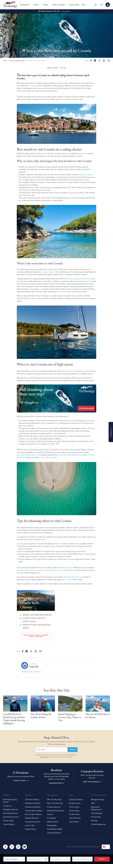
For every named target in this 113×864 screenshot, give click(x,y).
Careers (50, 814)
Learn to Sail (30, 825)
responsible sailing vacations (27, 455)
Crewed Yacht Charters (34, 810)
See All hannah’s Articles (30, 672)
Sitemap (94, 820)
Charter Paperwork (98, 824)
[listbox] (14, 859)
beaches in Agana (86, 174)
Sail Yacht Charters (32, 799)
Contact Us (7, 806)
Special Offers (74, 5)
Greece (88, 279)
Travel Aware (74, 822)
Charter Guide (8, 820)
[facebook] (5, 846)
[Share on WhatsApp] (104, 60)
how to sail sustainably (48, 457)
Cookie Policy (74, 814)
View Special (65, 11)
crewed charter (48, 272)
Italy (18, 281)
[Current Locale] (106, 847)
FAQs (93, 803)
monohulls (62, 455)
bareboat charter (23, 570)
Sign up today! (19, 780)
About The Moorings (55, 803)
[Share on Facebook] (90, 61)
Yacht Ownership (58, 5)
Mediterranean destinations (73, 279)
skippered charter (51, 570)
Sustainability (52, 825)
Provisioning (95, 817)
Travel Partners (8, 824)
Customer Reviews (54, 833)
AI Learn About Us (53, 807)
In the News (51, 818)
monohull (65, 570)
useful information (65, 291)
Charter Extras (30, 829)
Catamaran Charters (32, 803)
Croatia (32, 86)
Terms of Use (74, 807)
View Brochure (55, 783)
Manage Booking (97, 799)
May (39, 444)
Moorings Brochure (10, 813)
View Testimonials (91, 782)
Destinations (24, 5)
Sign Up (72, 749)
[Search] (95, 4)
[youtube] (24, 846)
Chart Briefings (96, 813)
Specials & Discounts (11, 817)
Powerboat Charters (32, 807)
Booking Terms (75, 803)
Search (102, 859)
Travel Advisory (75, 818)
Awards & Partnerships (55, 810)
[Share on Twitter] (95, 61)
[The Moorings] (10, 4)
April (45, 153)
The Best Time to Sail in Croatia (36, 60)
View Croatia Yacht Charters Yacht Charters (36, 635)
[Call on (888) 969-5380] (101, 4)
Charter (36, 5)
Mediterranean (77, 455)
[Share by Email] (109, 60)
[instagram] (18, 846)
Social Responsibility (54, 829)
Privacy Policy (44, 757)
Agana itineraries (73, 577)
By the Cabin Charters (33, 814)
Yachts (45, 5)
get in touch (67, 579)
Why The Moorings (54, 799)
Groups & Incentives (32, 822)
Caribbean (32, 298)
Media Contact (52, 822)
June (84, 153)
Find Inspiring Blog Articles (17, 60)
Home (5, 60)
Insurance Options (76, 799)
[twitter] (11, 846)
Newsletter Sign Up (10, 809)
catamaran (38, 570)
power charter (70, 371)
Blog (83, 5)
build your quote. (66, 567)
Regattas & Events (32, 818)
